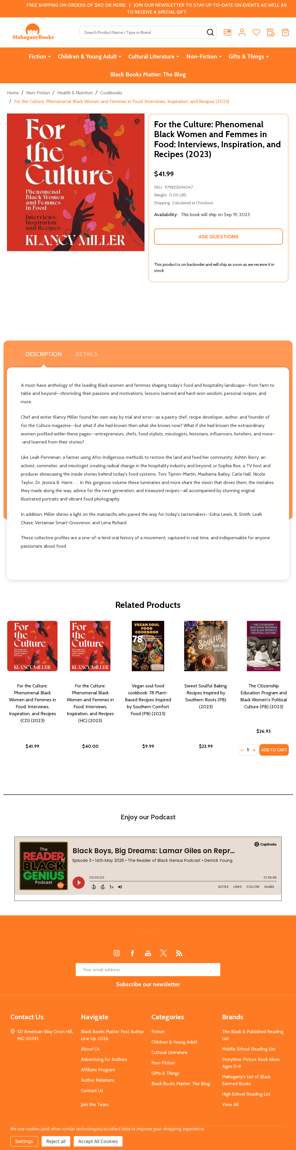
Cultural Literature (151, 56)
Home (13, 92)
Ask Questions (218, 236)
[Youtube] (148, 953)
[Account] (242, 32)
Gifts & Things (246, 56)
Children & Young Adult (87, 56)
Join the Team (94, 1104)
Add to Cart (274, 749)
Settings (24, 1141)
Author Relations (97, 1080)
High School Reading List (246, 1094)
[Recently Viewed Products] (271, 32)
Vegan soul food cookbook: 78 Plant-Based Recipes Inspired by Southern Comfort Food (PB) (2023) (148, 699)
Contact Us (92, 1090)
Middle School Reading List (248, 1049)
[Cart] (285, 32)
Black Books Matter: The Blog (148, 74)
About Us (90, 1049)
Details (86, 354)
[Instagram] (117, 953)
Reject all (56, 1141)
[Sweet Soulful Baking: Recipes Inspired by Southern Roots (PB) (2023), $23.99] (206, 646)
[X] (163, 953)
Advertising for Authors (104, 1059)
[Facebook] (132, 953)
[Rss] (179, 953)
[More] (49, 56)
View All (230, 1104)
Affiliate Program (98, 1069)
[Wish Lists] (256, 32)
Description (43, 354)
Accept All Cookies (98, 1141)
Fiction (37, 56)
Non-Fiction (201, 56)
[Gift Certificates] (227, 32)
